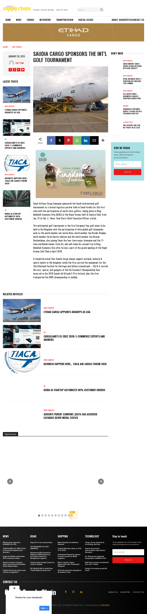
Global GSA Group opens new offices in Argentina (14, 571)
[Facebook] (10, 69)
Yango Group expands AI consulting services (94, 543)
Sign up (127, 172)
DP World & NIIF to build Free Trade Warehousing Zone (41, 569)
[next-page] (117, 137)
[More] (103, 140)
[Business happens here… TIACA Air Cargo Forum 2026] (16, 163)
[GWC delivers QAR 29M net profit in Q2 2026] (116, 125)
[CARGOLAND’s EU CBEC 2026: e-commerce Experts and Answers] (16, 127)
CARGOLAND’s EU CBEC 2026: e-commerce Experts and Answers (15, 145)
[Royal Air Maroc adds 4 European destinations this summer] (116, 79)
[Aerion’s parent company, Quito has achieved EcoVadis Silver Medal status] (22, 414)
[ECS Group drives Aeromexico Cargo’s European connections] (116, 94)
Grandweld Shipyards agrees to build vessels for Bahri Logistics (132, 111)
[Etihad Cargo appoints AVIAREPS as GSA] (16, 94)
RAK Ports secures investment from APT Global (97, 563)
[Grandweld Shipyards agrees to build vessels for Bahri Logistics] (116, 109)
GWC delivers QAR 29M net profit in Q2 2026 (131, 126)
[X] (18, 69)
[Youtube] (23, 69)
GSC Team (20, 62)
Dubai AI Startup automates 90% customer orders (13, 216)
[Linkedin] (85, 140)
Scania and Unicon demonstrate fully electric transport (95, 550)
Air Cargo (17, 46)
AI (5, 139)
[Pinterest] (68, 140)
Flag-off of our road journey (41, 542)
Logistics (128, 122)
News (125, 106)
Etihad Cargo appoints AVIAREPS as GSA (16, 111)
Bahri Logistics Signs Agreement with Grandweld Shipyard (68, 564)
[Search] (101, 9)
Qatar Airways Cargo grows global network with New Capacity (132, 66)
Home (5, 46)
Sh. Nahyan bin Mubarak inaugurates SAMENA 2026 (95, 557)
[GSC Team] (12, 62)
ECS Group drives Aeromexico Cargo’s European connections (132, 96)
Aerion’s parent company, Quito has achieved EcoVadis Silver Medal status (70, 415)
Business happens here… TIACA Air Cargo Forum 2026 (16, 181)
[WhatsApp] (77, 140)
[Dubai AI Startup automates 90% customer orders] (16, 198)
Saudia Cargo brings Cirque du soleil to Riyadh (42, 563)
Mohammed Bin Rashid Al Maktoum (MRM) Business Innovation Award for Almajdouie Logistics (40, 555)
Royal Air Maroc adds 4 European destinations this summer (132, 81)
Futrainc (105, 605)
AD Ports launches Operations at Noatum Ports (69, 571)
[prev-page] (113, 137)
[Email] (94, 140)
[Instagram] (14, 69)
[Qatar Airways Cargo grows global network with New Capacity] (116, 64)
